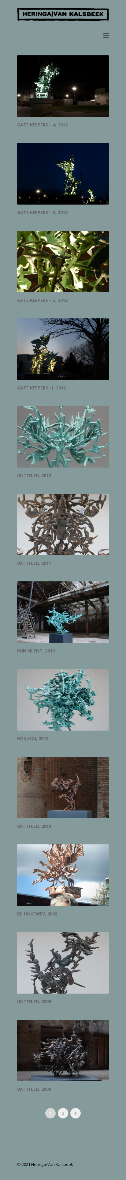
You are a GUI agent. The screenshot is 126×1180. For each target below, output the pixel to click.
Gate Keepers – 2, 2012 (42, 300)
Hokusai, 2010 (32, 738)
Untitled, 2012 (34, 475)
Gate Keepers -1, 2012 (41, 388)
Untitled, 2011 (34, 563)
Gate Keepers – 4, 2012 (42, 125)
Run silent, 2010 (36, 651)
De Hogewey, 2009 (37, 914)
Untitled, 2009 (34, 1001)
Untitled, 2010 (34, 826)
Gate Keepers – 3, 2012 (42, 212)
